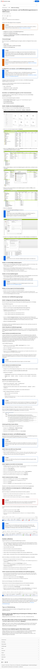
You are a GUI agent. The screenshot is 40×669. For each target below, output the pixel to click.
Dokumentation (4, 7)
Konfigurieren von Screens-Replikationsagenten (14, 284)
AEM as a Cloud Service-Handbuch (25, 27)
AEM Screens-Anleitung (15, 7)
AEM (9, 7)
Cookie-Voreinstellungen (33, 665)
